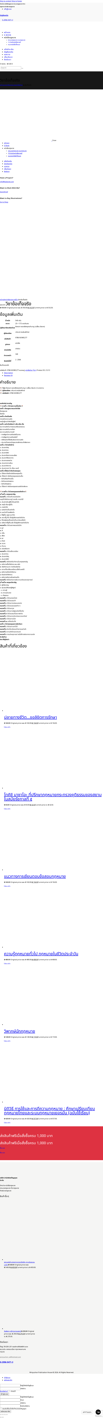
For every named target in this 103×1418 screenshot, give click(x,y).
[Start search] (22, 68)
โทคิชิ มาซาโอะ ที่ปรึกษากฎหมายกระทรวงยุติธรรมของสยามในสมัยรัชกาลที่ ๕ (53, 797)
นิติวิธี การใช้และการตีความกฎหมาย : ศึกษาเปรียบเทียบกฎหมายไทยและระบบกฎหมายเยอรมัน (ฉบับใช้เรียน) (49, 1111)
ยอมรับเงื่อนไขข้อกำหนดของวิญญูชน (14, 1409)
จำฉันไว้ (13, 1391)
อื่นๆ (17, 300)
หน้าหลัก (2, 300)
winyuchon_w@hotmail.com (10, 1357)
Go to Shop (4, 202)
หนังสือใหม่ (19, 85)
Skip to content (5, 1)
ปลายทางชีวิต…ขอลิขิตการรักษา (30, 717)
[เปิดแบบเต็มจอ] (3, 1414)
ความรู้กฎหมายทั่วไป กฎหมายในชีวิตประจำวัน (41, 954)
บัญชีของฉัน (4, 15)
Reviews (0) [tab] (8, 375)
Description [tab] (8, 373)
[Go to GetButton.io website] (98, 1416)
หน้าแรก (2, 85)
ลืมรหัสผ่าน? (4, 1391)
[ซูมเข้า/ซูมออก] (1, 1414)
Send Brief (4, 192)
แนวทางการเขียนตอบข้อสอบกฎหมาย (35, 876)
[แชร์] (5, 1414)
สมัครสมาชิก (8, 1380)
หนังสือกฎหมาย (10, 85)
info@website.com (7, 182)
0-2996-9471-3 (6, 1362)
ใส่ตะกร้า (7, 727)
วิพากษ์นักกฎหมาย (19, 1031)
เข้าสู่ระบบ (7, 1377)
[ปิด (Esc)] (7, 1414)
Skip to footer (17, 1)
